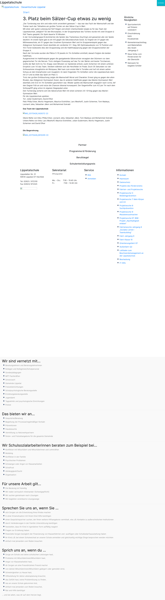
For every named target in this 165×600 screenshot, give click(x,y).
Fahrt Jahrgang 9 (127, 236)
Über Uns (63, 12)
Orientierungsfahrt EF (129, 243)
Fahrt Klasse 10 (126, 239)
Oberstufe (120, 12)
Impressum (124, 179)
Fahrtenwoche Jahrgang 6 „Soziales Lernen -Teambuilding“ (131, 230)
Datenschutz (125, 182)
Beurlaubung (125, 259)
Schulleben (42, 12)
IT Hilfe (123, 263)
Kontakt (123, 175)
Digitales (83, 12)
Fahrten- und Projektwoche (131, 189)
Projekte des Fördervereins (131, 186)
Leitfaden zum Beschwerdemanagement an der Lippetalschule (131, 253)
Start (26, 12)
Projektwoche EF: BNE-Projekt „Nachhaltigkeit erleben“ (129, 221)
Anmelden (92, 179)
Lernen (101, 12)
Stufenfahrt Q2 (126, 247)
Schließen (161, 3)
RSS (89, 175)
